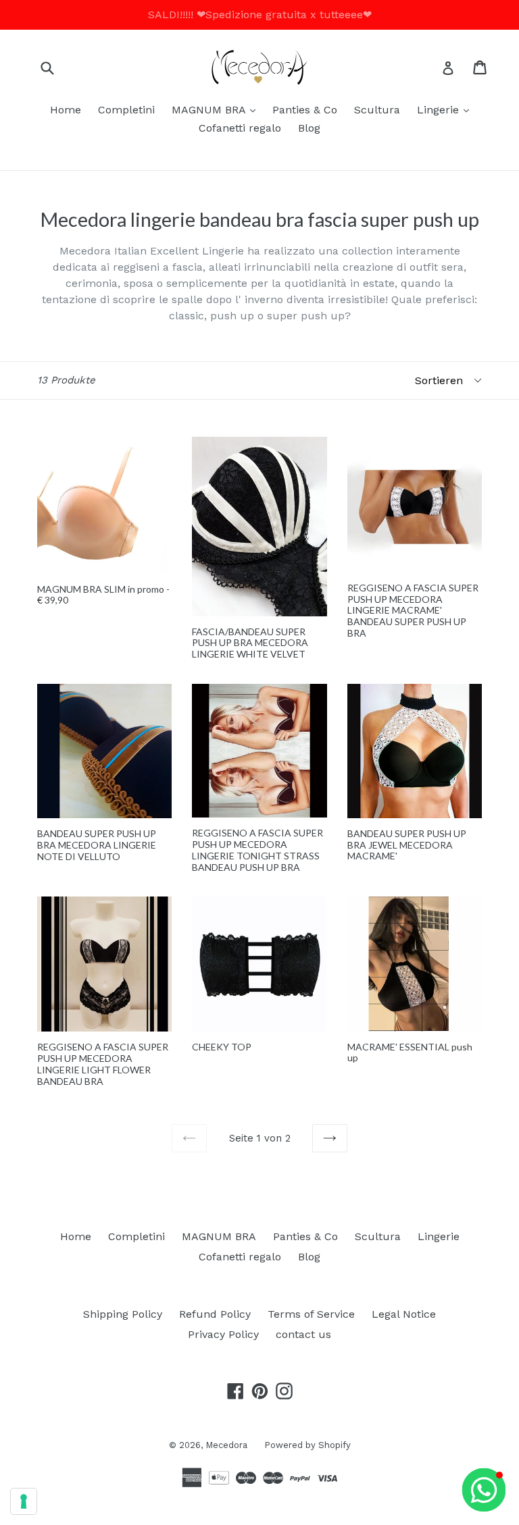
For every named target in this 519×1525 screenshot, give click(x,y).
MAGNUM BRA (217, 109)
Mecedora (226, 1445)
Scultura (377, 109)
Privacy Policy (223, 1334)
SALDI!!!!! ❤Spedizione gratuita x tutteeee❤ (260, 14)
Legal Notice (404, 1314)
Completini (126, 109)
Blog (309, 128)
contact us (303, 1334)
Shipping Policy (122, 1314)
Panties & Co (304, 109)
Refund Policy (215, 1314)
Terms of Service (311, 1314)
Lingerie (446, 109)
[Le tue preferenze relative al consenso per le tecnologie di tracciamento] (23, 1501)
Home (65, 109)
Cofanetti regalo (240, 128)
